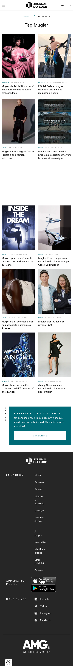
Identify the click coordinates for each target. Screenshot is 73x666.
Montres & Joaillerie (39, 499)
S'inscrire (40, 435)
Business (39, 482)
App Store (43, 581)
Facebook (45, 620)
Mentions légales (40, 550)
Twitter (44, 606)
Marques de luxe (39, 519)
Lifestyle (39, 510)
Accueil (27, 16)
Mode (38, 475)
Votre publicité (39, 561)
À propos (38, 533)
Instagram (45, 613)
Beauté (38, 489)
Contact (39, 570)
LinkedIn (44, 599)
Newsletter (40, 542)
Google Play (43, 588)
